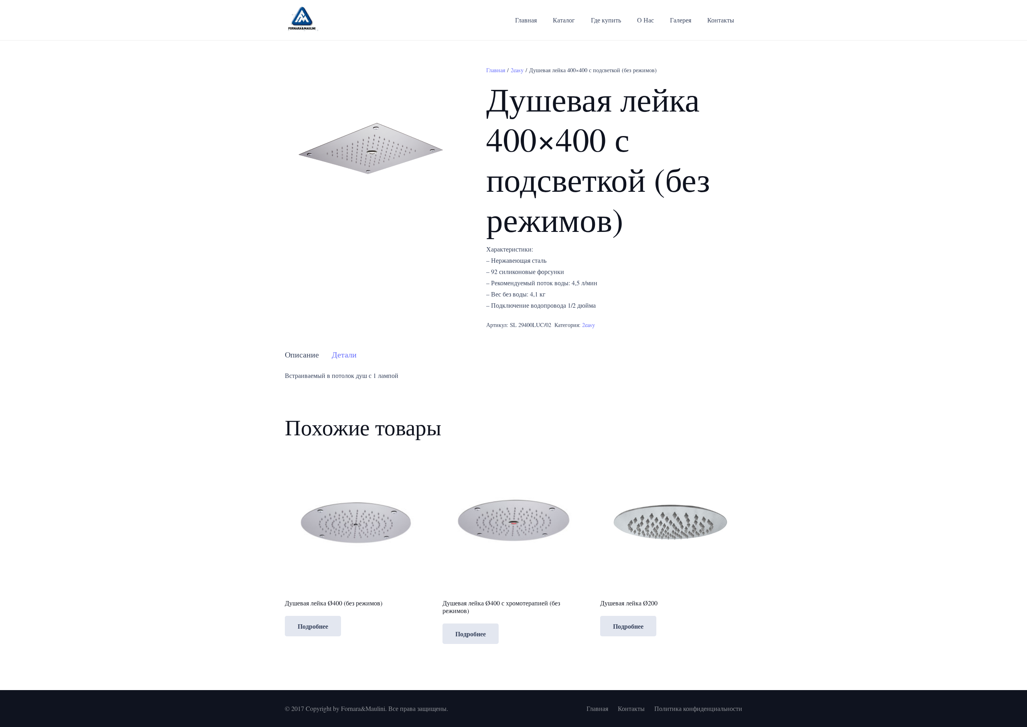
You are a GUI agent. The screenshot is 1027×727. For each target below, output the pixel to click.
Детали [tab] (344, 354)
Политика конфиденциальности (698, 708)
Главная (495, 70)
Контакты (631, 708)
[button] (446, 78)
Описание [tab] (302, 354)
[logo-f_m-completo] (302, 20)
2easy (517, 70)
